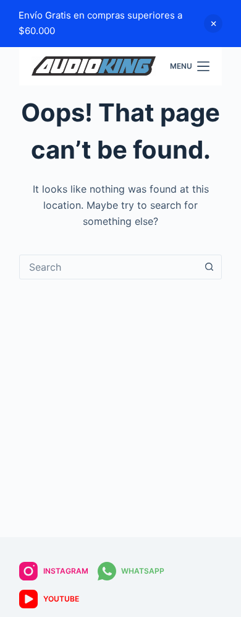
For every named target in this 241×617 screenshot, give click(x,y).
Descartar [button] (213, 23)
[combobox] (109, 267)
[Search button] (209, 267)
